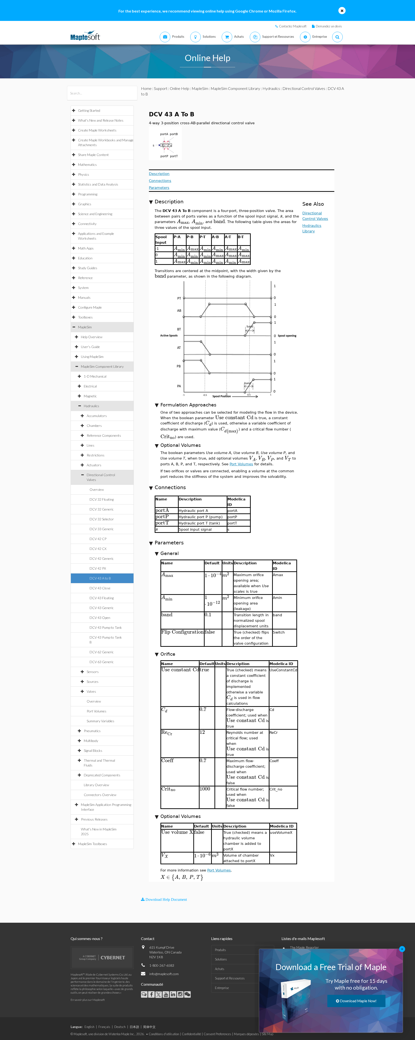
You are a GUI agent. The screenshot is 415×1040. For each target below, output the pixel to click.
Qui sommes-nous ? (87, 938)
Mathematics (87, 164)
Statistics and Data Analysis (98, 184)
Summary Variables (100, 721)
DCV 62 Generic (102, 652)
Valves (91, 691)
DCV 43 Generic (102, 608)
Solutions (221, 959)
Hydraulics (91, 406)
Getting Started (89, 110)
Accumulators (97, 416)
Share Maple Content (93, 155)
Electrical (90, 386)
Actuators (94, 465)
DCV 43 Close (100, 588)
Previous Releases (94, 819)
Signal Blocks (93, 750)
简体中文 (149, 1027)
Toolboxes (85, 317)
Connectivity (87, 224)
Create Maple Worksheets (97, 130)
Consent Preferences (217, 1034)
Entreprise (222, 988)
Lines (90, 445)
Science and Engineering (95, 214)
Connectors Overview (100, 795)
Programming (87, 194)
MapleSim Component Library (102, 366)
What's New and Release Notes (100, 120)
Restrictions (95, 455)
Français (104, 1027)
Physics (83, 174)
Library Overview (96, 785)
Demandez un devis (329, 26)
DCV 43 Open (100, 618)
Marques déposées (246, 1034)
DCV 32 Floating (102, 499)
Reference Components (104, 435)
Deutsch (120, 1027)
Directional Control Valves (303, 88)
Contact (147, 938)
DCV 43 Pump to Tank (106, 627)
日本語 (134, 1027)
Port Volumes (96, 711)
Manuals (84, 297)
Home (146, 88)
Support (160, 88)
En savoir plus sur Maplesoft (88, 1000)
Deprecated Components (102, 775)
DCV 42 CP (98, 539)
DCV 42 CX (98, 549)
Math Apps (86, 248)
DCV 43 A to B (100, 578)
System (83, 288)
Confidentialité (191, 1034)
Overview (97, 489)
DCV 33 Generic (102, 529)
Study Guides (87, 268)
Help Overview (91, 337)
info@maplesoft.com (164, 974)
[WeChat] (187, 994)
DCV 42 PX (98, 568)
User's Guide (90, 347)
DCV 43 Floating (102, 598)
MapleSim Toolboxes (92, 844)
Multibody (91, 741)
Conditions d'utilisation (164, 1034)
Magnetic (90, 396)
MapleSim (85, 327)
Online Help (179, 88)
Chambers (94, 425)
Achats (219, 969)
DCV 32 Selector (102, 519)
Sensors (93, 672)
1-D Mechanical (95, 376)
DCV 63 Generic (102, 662)
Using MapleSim (92, 357)
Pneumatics (92, 731)
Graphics (84, 204)
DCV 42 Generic (102, 558)
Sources (92, 681)
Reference (85, 278)
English (89, 1027)
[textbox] (281, 216)
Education (85, 258)
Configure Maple (90, 307)
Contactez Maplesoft (292, 26)
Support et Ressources (230, 978)
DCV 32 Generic (102, 509)
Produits (220, 950)
